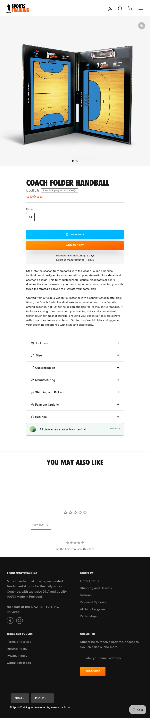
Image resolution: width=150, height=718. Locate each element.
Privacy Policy (17, 655)
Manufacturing (45, 380)
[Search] (120, 8)
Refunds (41, 417)
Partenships (88, 616)
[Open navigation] (140, 8)
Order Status (89, 581)
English (40, 698)
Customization (45, 367)
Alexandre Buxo (60, 707)
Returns (86, 595)
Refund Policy (17, 648)
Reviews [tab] (38, 524)
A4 (30, 217)
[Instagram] (19, 620)
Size (38, 355)
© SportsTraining (20, 707)
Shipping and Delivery (96, 588)
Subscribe (93, 671)
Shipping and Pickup (49, 392)
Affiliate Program (92, 609)
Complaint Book (19, 662)
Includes (41, 343)
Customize (77, 234)
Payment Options (47, 404)
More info (115, 428)
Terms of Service (19, 641)
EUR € (18, 698)
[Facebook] (10, 620)
